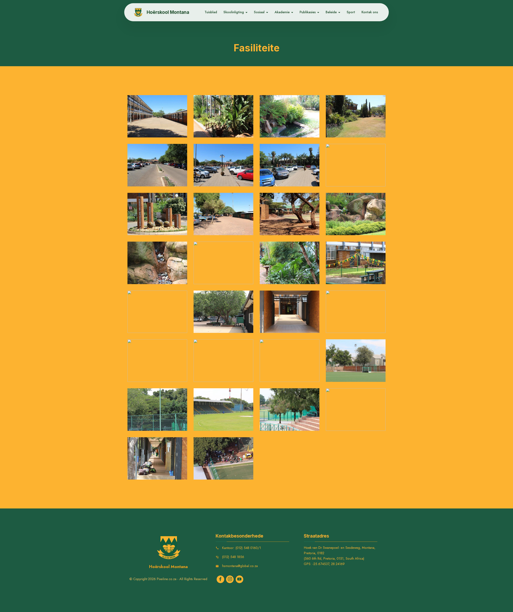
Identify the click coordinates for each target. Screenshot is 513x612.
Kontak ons (370, 12)
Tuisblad (211, 12)
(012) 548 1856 (233, 556)
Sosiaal (259, 12)
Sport (351, 12)
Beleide (331, 12)
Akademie (282, 12)
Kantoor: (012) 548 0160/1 (241, 547)
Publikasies (308, 12)
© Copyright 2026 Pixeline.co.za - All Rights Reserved (168, 578)
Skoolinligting (233, 12)
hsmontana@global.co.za (240, 565)
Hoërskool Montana (168, 12)
